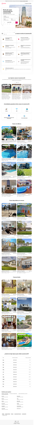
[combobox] (10, 17)
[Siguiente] (18, 82)
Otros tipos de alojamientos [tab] (13, 393)
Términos (18, 423)
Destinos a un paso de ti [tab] (5, 393)
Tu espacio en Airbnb (28, 3)
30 (4, 34)
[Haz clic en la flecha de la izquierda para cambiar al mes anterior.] (4, 22)
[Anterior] (15, 82)
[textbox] (7, 20)
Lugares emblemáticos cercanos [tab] (22, 393)
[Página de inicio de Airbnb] (4, 3)
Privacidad (15, 423)
